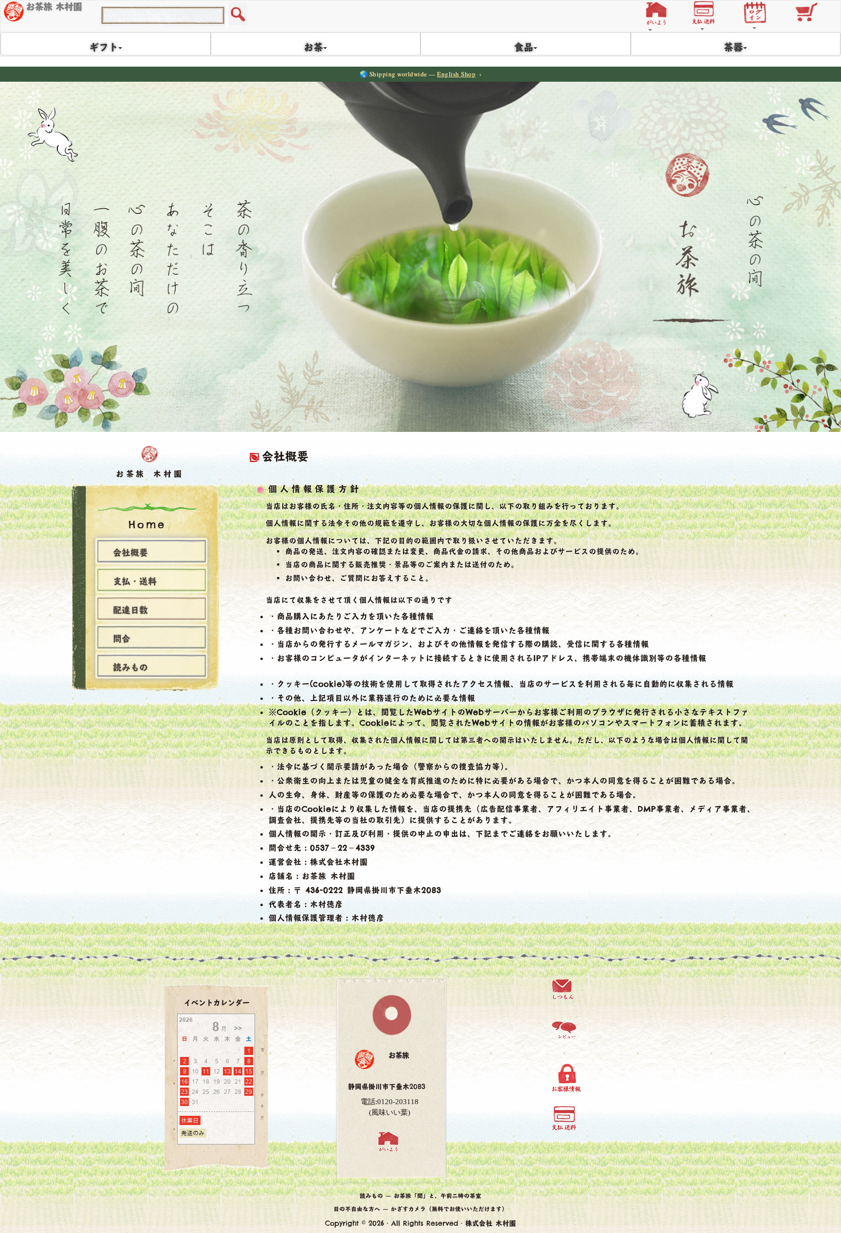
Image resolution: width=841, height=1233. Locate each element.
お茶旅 (398, 1055)
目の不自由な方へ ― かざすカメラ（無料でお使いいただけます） (420, 1209)
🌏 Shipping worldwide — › (421, 74)
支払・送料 (135, 582)
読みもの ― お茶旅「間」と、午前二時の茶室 (420, 1196)
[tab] (151, 551)
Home (147, 524)
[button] (658, 11)
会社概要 (130, 553)
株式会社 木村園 (490, 1223)
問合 (121, 639)
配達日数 (130, 611)
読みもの (130, 668)
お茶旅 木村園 (54, 7)
